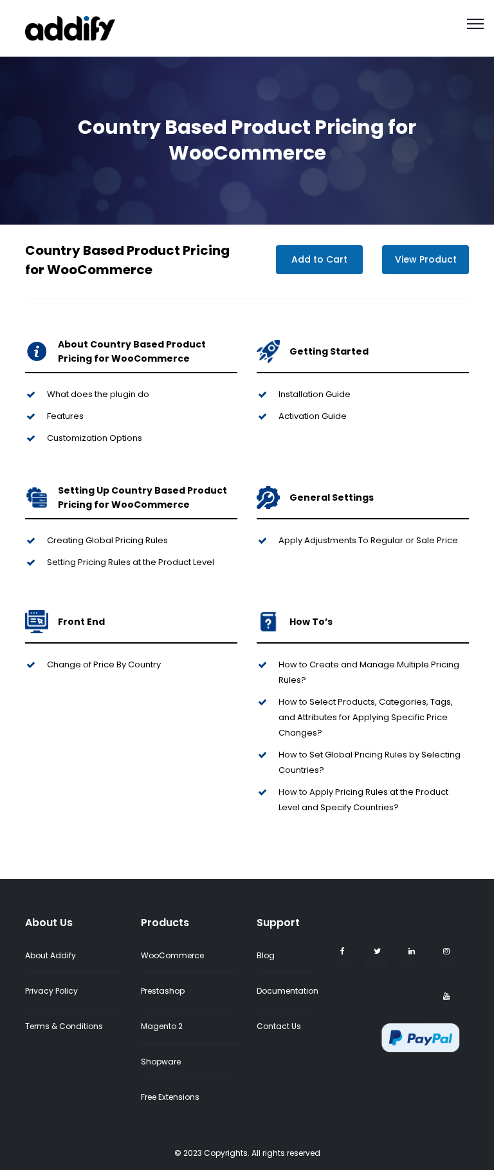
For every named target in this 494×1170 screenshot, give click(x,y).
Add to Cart (319, 259)
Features (65, 416)
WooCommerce (172, 955)
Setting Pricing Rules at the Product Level (130, 562)
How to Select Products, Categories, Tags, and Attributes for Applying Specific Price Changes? (366, 717)
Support (278, 922)
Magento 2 (162, 1026)
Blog (266, 955)
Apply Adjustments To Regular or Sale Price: (369, 540)
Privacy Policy (51, 990)
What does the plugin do (98, 394)
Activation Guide (313, 416)
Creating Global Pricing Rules (107, 540)
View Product (426, 259)
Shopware (161, 1061)
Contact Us (279, 1026)
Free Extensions (170, 1096)
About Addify (50, 955)
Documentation (287, 990)
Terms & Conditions (64, 1026)
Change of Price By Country (104, 664)
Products (165, 922)
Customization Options (94, 438)
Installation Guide (315, 394)
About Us (49, 922)
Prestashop (163, 990)
